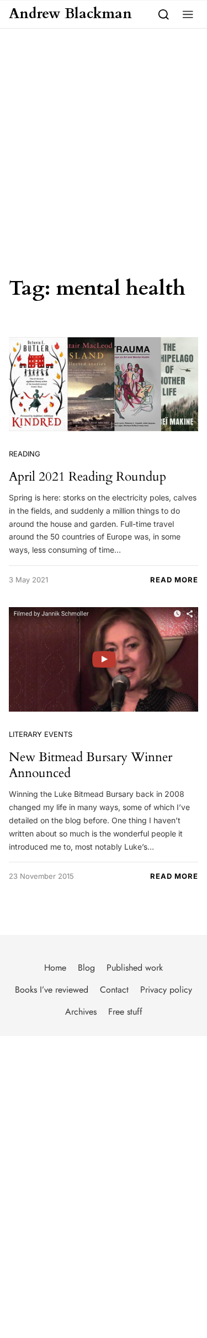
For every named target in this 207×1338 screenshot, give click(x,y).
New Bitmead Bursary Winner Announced (90, 765)
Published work (135, 967)
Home (55, 967)
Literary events (40, 734)
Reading (24, 453)
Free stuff (125, 1011)
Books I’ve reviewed (51, 989)
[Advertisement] (103, 137)
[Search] (163, 14)
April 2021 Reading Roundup (87, 476)
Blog (86, 967)
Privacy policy (166, 989)
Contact (114, 989)
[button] (188, 14)
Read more (174, 579)
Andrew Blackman (70, 14)
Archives (81, 1011)
